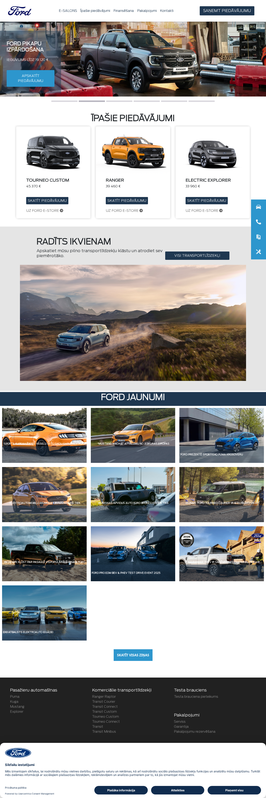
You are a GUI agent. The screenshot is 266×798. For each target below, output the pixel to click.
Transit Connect (105, 707)
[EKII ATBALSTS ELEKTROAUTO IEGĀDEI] (44, 613)
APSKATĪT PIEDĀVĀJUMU (30, 84)
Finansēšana (123, 11)
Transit (97, 727)
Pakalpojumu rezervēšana (195, 732)
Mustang (17, 707)
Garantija (181, 727)
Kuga (14, 702)
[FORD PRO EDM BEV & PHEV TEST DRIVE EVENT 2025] (133, 553)
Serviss (180, 722)
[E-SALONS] (258, 207)
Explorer (16, 712)
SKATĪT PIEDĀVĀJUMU (47, 201)
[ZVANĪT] (258, 221)
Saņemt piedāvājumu (227, 10)
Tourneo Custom (105, 717)
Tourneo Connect (106, 722)
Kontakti (167, 11)
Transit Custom (104, 712)
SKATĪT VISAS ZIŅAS (133, 655)
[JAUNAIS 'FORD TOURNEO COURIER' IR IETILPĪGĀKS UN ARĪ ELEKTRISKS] (221, 494)
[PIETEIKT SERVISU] (258, 251)
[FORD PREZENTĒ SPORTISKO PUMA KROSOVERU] (221, 435)
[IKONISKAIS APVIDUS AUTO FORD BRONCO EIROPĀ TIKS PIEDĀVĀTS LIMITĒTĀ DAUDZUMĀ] (133, 494)
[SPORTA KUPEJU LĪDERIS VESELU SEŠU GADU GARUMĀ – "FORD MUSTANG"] (44, 435)
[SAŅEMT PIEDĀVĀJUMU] (258, 236)
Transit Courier (103, 702)
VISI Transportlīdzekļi (197, 256)
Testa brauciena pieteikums (196, 697)
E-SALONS (68, 11)
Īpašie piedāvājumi (95, 11)
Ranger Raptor (104, 697)
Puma (15, 697)
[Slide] (64, 101)
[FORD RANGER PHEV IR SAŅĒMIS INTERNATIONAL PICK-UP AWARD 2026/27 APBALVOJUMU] (221, 553)
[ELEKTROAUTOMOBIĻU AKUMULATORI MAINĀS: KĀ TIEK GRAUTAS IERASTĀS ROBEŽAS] (44, 494)
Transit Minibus (104, 732)
